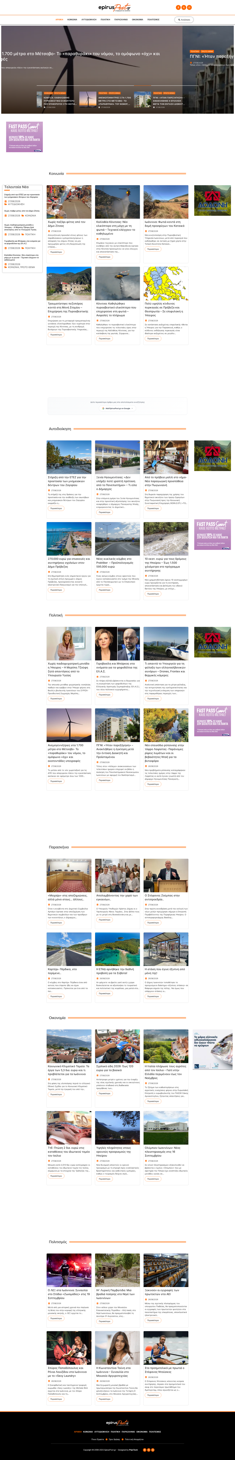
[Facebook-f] (178, 7)
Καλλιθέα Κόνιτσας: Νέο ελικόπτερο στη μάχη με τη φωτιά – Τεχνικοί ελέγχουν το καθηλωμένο (21, 257)
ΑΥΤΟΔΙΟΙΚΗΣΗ (89, 20)
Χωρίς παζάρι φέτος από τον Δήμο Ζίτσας (22, 211)
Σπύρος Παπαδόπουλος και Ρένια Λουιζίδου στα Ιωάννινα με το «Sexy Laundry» (67, 1371)
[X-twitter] (183, 7)
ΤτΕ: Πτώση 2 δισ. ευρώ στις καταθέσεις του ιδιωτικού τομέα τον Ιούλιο (69, 1151)
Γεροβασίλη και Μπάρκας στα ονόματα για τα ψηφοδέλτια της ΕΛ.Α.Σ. (116, 667)
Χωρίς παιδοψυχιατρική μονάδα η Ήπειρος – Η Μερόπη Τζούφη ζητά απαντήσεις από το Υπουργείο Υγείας (20, 227)
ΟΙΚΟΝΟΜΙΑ (137, 20)
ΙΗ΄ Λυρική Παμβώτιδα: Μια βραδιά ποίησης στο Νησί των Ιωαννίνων (115, 1294)
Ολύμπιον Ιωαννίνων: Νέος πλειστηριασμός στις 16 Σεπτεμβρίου (162, 1151)
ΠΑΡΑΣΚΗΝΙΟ (121, 20)
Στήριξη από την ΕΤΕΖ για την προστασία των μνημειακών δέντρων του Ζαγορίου (67, 481)
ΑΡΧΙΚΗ (59, 20)
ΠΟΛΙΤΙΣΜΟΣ (153, 20)
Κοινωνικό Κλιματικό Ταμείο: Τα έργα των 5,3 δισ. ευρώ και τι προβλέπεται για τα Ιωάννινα (68, 1070)
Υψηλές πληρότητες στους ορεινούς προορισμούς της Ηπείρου (113, 1151)
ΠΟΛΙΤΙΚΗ (105, 20)
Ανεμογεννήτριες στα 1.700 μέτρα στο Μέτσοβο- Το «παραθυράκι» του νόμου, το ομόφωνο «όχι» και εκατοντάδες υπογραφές (66, 753)
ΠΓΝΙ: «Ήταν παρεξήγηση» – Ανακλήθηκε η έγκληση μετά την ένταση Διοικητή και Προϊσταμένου (107, 56)
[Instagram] (189, 7)
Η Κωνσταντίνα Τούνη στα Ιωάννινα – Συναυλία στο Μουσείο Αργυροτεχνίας (113, 1371)
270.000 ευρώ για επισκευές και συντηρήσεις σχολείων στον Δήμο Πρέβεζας (69, 562)
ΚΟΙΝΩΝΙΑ (72, 20)
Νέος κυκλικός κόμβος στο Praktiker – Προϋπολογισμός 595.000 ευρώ (114, 562)
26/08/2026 (153, 766)
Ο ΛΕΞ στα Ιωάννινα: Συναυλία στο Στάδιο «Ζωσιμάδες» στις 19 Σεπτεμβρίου (69, 1294)
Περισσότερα (56, 252)
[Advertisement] (83, 142)
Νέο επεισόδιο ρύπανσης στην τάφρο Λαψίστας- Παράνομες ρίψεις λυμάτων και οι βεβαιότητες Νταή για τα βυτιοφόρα (164, 753)
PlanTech (133, 1450)
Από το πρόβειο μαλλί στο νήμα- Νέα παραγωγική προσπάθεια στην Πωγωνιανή (166, 481)
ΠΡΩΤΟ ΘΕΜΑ (26, 51)
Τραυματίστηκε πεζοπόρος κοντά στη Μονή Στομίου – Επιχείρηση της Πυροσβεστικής (68, 307)
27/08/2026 (17, 63)
